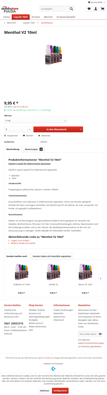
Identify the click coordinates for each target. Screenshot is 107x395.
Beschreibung (12, 149)
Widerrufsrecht (36, 323)
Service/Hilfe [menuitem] (96, 2)
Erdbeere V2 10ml (21, 284)
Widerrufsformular (37, 326)
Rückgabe (33, 320)
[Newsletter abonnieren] (100, 334)
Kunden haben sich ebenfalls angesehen (52, 256)
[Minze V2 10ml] (85, 272)
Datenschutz (59, 316)
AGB (31, 330)
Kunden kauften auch (16, 256)
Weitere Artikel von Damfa (22, 243)
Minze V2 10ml (85, 284)
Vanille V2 (53, 284)
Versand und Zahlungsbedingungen (39, 315)
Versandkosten (47, 358)
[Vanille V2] (53, 272)
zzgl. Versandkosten (20, 106)
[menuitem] (57, 9)
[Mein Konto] (96, 9)
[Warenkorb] (102, 9)
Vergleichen (12, 135)
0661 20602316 (13, 323)
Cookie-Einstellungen (63, 310)
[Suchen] (71, 9)
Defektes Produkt (37, 310)
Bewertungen (33, 149)
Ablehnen (44, 390)
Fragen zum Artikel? (19, 240)
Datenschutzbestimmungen (91, 343)
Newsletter (59, 313)
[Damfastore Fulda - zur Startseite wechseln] (9, 9)
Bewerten (45, 135)
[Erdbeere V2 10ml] (21, 272)
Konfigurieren (60, 390)
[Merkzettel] (89, 9)
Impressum (59, 320)
